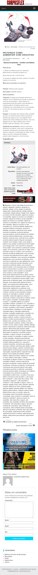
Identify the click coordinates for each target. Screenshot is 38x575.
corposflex (15, 300)
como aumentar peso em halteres (23, 267)
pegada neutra (13, 384)
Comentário (9, 500)
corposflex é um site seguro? (23, 309)
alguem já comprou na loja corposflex (20, 219)
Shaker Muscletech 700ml (24, 424)
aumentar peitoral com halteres (24, 234)
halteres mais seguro (15, 357)
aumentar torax (13, 238)
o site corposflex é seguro (18, 382)
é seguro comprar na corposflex (20, 334)
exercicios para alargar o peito (25, 346)
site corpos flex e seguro (17, 400)
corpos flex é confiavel (23, 298)
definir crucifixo (18, 325)
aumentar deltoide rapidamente (22, 226)
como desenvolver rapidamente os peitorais (16, 287)
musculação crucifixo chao (11, 375)
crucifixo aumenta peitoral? (16, 319)
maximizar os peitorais (18, 365)
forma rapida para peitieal (16, 354)
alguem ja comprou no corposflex (13, 221)
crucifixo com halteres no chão (21, 321)
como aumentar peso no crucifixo (13, 269)
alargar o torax (13, 209)
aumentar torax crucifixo (26, 238)
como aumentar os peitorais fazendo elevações (18, 262)
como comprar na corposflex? (23, 271)
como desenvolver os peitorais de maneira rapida (19, 277)
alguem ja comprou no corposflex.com (16, 222)
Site (6, 532)
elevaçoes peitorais (9, 340)
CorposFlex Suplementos (13, 58)
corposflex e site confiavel (17, 307)
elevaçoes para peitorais (22, 338)
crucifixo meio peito (27, 323)
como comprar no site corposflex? (13, 273)
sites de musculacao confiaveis (12, 409)
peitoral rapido (28, 390)
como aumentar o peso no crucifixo (18, 250)
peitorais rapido (26, 386)
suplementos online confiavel (22, 411)
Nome (7, 520)
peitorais (25, 384)
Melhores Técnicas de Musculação (15, 554)
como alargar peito (9, 246)
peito (20, 384)
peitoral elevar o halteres (16, 390)
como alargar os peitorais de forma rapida (21, 244)
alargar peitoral (15, 213)
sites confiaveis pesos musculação (21, 408)
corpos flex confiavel (9, 298)
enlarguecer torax (21, 340)
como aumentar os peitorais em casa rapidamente (18, 260)
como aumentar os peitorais (20, 259)
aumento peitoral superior (11, 240)
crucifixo (16, 317)
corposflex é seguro (15, 305)
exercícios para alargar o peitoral (13, 348)
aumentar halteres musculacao (12, 228)
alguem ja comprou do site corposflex (18, 214)
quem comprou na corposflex (20, 396)
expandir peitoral (16, 352)
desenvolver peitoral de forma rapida (14, 330)
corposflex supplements (16, 313)
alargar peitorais (16, 211)
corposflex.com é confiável (16, 315)
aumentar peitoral (8, 234)
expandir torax (26, 352)
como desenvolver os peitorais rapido (18, 279)
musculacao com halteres (27, 371)
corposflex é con (21, 303)
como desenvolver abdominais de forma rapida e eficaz (18, 274)
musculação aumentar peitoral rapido (17, 370)
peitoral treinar (7, 392)
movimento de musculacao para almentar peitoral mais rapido (18, 366)
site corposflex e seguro (18, 404)
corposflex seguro (8, 311)
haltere (27, 354)
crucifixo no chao (8, 325)
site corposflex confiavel (17, 402)
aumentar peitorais (23, 232)
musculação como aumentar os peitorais (15, 373)
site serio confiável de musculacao (17, 405)
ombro (29, 382)
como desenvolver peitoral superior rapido (17, 285)
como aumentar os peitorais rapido (18, 264)
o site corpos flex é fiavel (21, 379)
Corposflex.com (8, 139)
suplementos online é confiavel (12, 413)
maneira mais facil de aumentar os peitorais (16, 362)
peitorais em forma (14, 386)
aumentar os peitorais (9, 232)
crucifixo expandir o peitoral (11, 323)
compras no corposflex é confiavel (13, 294)
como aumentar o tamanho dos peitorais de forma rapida (18, 254)
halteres (5, 356)
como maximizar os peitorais (16, 289)
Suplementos (9, 560)
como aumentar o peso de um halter (19, 249)
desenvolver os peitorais (15, 327)
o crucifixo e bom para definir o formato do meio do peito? (18, 376)
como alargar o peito (15, 242)
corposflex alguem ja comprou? (20, 302)
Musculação (6, 60)
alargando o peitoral (14, 207)
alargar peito (7, 211)
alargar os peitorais (25, 209)
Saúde (7, 558)
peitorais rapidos (8, 388)
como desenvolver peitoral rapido (18, 284)
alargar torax (25, 213)
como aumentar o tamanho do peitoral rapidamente (18, 252)
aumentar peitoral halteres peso (13, 236)
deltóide (26, 325)
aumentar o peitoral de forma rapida (20, 230)
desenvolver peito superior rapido (19, 329)
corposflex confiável (9, 303)
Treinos (7, 562)
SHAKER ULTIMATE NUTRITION (16, 421)
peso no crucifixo (18, 392)
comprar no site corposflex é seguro (20, 292)
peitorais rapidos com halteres (23, 388)
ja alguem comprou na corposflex (21, 359)
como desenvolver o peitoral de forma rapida (17, 276)
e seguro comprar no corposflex (17, 335)
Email (7, 526)
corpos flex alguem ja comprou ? (20, 296)
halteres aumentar (14, 356)
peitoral (5, 390)
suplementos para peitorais (16, 415)
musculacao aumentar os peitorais (13, 369)
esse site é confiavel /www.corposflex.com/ (18, 341)
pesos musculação (17, 394)
